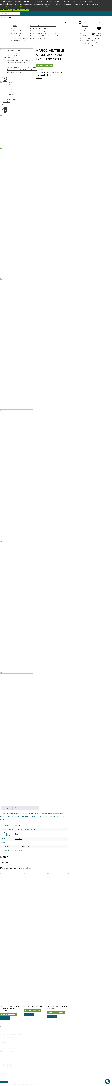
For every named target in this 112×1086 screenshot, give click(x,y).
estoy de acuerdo (6, 10)
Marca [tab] (35, 808)
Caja (16, 834)
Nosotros (6, 23)
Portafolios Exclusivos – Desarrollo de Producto (44, 33)
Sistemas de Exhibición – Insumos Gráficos (43, 26)
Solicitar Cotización (44, 66)
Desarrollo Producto (66, 23)
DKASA (84, 28)
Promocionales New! (19, 31)
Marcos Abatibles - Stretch (53, 72)
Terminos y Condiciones (21, 10)
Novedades (94, 23)
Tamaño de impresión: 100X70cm (26, 846)
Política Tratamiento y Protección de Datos (16, 1034)
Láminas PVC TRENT (19, 40)
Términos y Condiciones (9, 1037)
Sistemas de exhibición (20, 36)
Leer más (4, 1018)
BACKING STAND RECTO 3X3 (33, 1006)
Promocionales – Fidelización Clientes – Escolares (45, 36)
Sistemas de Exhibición (43, 75)
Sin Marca (39, 78)
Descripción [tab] (6, 808)
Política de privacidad (13, 7)
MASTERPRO (86, 36)
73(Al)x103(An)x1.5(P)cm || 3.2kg (25, 829)
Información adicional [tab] (22, 808)
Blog (99, 23)
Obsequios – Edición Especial (39, 31)
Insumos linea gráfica (19, 38)
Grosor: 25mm (20, 850)
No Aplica (18, 839)
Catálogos (30, 23)
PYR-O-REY (85, 40)
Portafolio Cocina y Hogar (38, 38)
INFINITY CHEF (86, 38)
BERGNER (85, 26)
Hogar (15, 28)
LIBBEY (84, 33)
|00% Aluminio (20, 825)
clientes (75, 23)
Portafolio (12, 23)
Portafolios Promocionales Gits (39, 28)
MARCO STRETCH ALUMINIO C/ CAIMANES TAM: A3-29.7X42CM (9, 1008)
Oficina (15, 26)
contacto (94, 29)
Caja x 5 (17, 842)
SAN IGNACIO (86, 43)
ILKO (83, 31)
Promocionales (17, 33)
